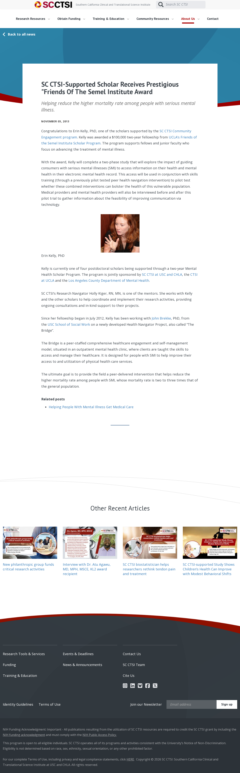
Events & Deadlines (78, 654)
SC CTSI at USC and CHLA (162, 274)
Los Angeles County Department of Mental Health (108, 280)
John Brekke (161, 318)
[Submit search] (161, 4)
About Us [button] (188, 18)
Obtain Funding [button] (69, 18)
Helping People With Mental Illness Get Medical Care (91, 407)
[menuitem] (34, 18)
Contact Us (132, 654)
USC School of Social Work (69, 324)
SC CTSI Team (134, 664)
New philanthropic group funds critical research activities (28, 566)
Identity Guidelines (18, 704)
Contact (213, 18)
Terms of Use (50, 704)
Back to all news (21, 34)
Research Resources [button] (31, 18)
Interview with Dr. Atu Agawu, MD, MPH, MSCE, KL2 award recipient (87, 569)
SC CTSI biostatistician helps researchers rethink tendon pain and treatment (149, 569)
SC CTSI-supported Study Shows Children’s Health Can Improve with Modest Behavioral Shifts (209, 569)
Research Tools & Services (24, 654)
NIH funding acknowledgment (24, 735)
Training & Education (20, 675)
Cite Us (128, 675)
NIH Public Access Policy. (99, 735)
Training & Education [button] (109, 18)
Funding (9, 664)
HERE (130, 759)
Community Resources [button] (153, 18)
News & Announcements (82, 664)
